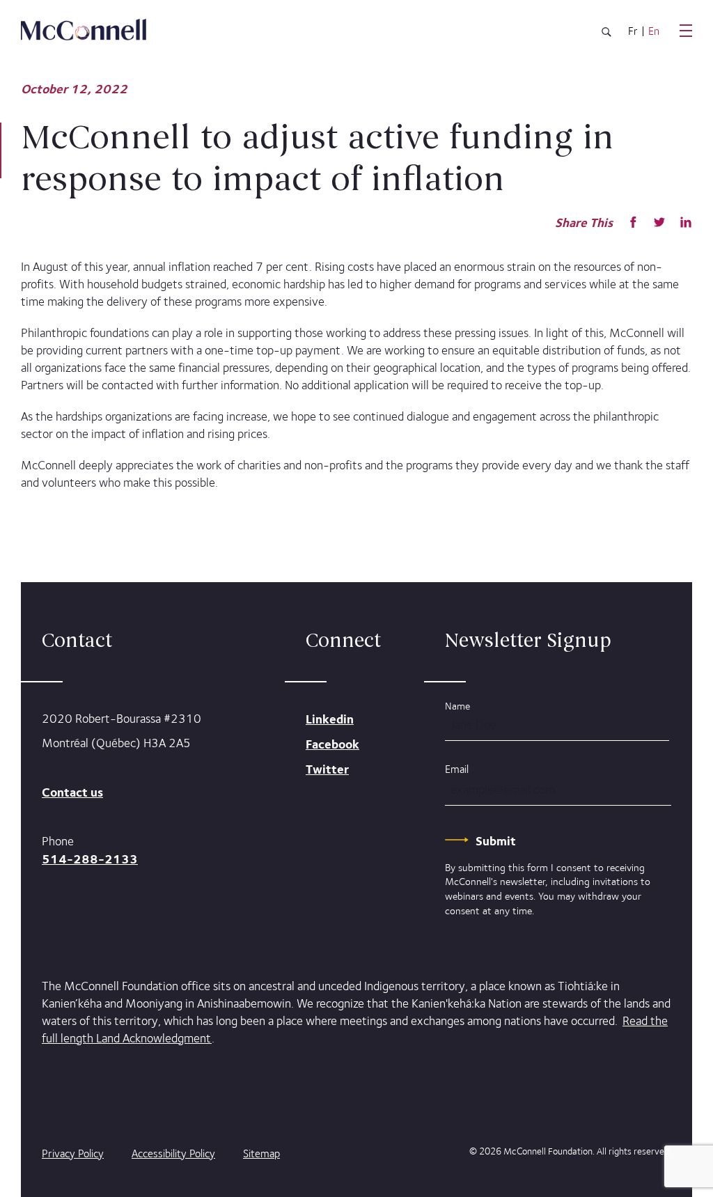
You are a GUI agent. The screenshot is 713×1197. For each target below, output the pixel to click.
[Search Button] (606, 34)
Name (457, 706)
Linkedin (330, 719)
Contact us (72, 792)
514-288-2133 (90, 859)
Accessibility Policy (173, 1153)
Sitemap (261, 1153)
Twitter (327, 769)
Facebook (332, 744)
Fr (633, 31)
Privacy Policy (73, 1153)
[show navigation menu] (686, 30)
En (653, 31)
